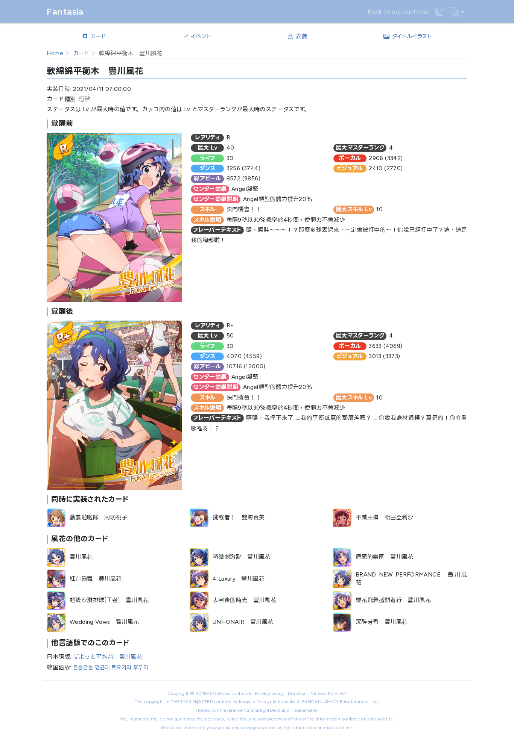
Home (55, 53)
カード (81, 53)
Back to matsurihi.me (398, 11)
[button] (457, 12)
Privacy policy (269, 693)
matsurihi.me (237, 693)
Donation (297, 693)
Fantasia (65, 12)
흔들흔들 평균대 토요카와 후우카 (110, 667)
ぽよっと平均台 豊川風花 (108, 657)
